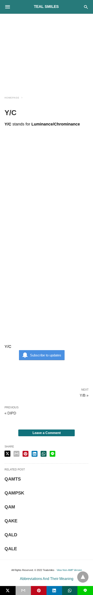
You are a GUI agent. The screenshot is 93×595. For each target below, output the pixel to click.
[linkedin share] (34, 454)
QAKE (11, 520)
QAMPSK (14, 492)
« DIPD (10, 413)
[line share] (52, 454)
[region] (46, 52)
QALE (11, 548)
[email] (23, 590)
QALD (11, 534)
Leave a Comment (47, 433)
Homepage (12, 97)
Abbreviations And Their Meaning (46, 579)
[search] (85, 6)
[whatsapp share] (43, 454)
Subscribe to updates (45, 355)
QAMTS (13, 478)
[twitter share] (7, 454)
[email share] (16, 454)
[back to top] (82, 577)
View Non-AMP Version (69, 570)
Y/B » (84, 395)
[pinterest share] (25, 454)
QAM (10, 506)
